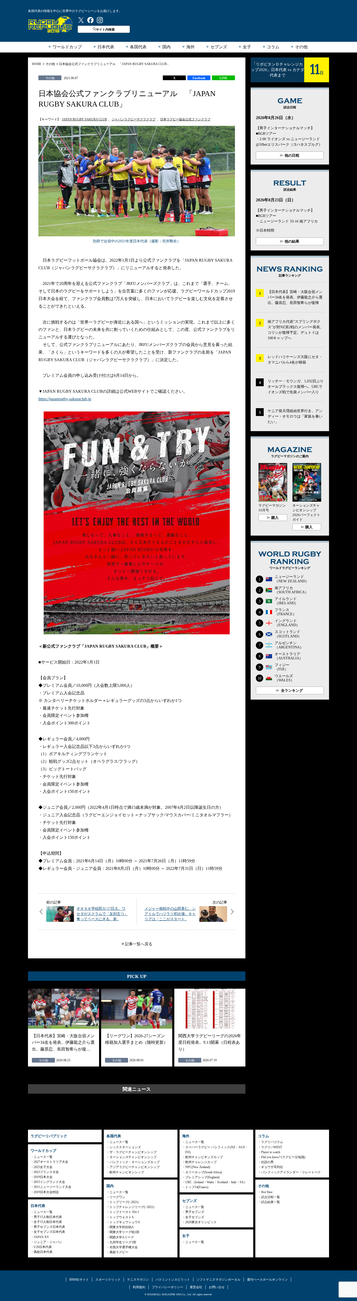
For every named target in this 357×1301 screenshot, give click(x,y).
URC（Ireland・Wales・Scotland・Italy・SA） (216, 1182)
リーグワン (117, 1197)
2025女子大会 (43, 1167)
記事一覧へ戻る (138, 944)
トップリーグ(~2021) (124, 1202)
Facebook (199, 78)
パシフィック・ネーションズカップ (135, 1162)
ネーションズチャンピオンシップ (133, 1157)
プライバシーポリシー (167, 1287)
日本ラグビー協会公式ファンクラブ (185, 119)
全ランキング (292, 691)
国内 (166, 47)
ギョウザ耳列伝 (272, 1167)
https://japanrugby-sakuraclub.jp (64, 399)
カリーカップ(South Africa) (203, 1172)
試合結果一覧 (270, 1202)
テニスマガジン (138, 1279)
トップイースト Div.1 (124, 1212)
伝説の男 (267, 1162)
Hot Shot (266, 1192)
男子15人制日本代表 (48, 1217)
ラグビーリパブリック (50, 24)
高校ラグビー (119, 1252)
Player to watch (270, 1152)
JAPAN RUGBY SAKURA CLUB (84, 119)
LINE (223, 78)
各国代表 (138, 47)
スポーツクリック (107, 1279)
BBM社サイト (79, 1279)
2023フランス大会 (46, 1172)
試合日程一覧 (270, 1197)
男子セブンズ (194, 1212)
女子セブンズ (194, 1217)
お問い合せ (216, 1287)
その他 (301, 47)
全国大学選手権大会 (124, 1247)
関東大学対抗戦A (122, 1227)
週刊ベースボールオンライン (267, 1279)
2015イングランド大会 (49, 1182)
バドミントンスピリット (173, 1279)
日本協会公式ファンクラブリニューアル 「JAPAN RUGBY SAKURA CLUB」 (114, 64)
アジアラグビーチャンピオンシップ (135, 1167)
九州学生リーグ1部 (123, 1242)
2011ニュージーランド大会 (52, 1187)
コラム (273, 47)
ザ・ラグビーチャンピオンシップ (133, 1152)
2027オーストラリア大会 (51, 1162)
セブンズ (218, 47)
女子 (247, 47)
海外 (190, 47)
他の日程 (292, 155)
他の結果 (292, 241)
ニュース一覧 (43, 1157)
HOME (36, 64)
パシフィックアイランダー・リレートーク (291, 1172)
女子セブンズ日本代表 (49, 1232)
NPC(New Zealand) (197, 1167)
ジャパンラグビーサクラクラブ (134, 119)
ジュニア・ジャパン (48, 1242)
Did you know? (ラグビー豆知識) (283, 1157)
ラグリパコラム (272, 1142)
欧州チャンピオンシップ (127, 1172)
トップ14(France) (196, 1187)
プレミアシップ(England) (202, 1177)
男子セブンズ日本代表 (49, 1227)
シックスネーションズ (125, 1147)
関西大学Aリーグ (122, 1237)
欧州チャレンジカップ (201, 1162)
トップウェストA (122, 1217)
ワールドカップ (67, 47)
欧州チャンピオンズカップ (204, 1157)
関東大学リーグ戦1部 (124, 1232)
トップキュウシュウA (125, 1222)
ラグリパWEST (271, 1147)
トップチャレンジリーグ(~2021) (132, 1207)
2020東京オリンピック (201, 1222)
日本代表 (105, 47)
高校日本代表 (43, 1252)
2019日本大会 (43, 1177)
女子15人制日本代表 (48, 1222)
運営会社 (196, 1287)
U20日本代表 (43, 1247)
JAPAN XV (41, 1237)
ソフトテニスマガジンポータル (218, 1279)
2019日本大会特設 (46, 1192)
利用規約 (139, 1287)
